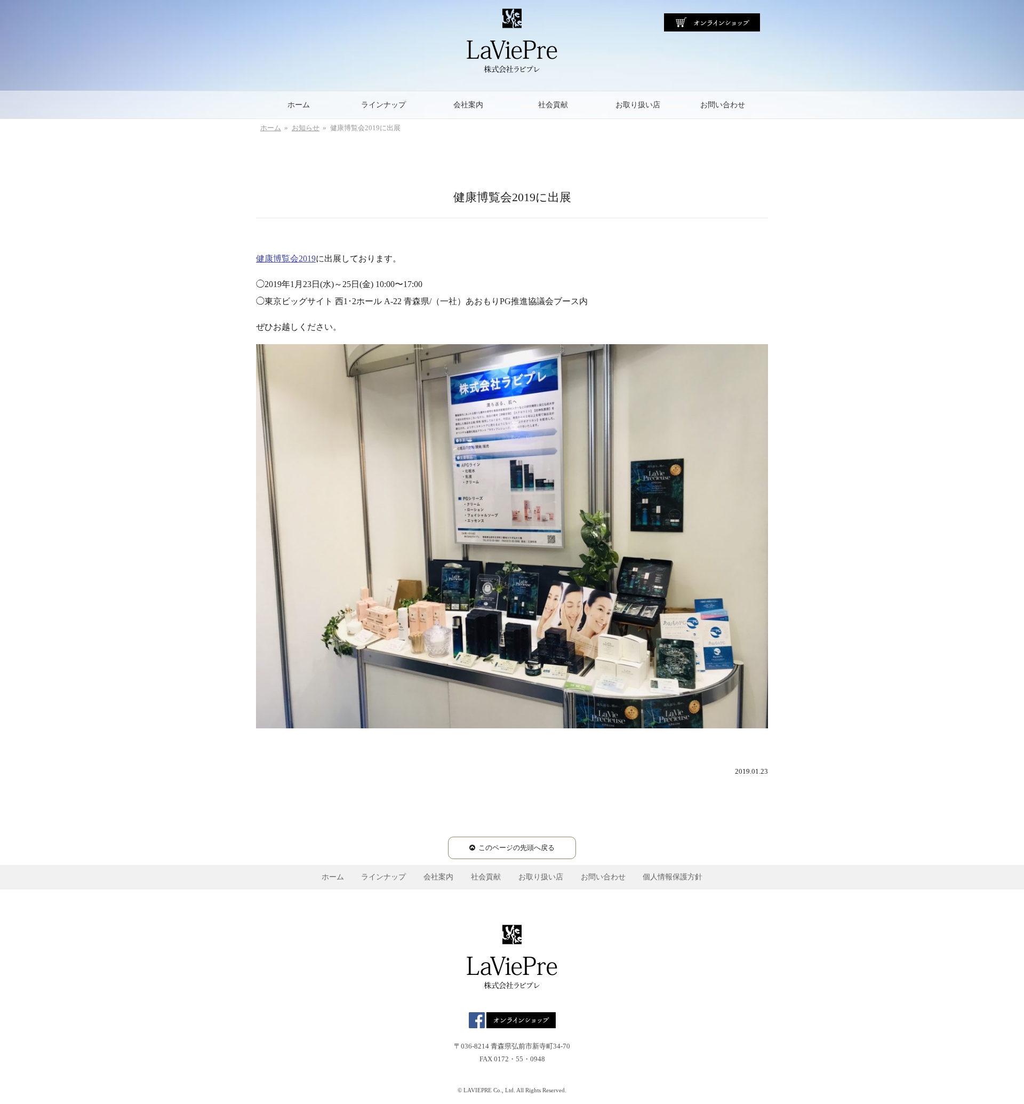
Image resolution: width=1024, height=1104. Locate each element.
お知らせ (305, 128)
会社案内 (468, 104)
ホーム (298, 104)
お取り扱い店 (637, 104)
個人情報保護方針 (672, 876)
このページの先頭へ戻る (516, 848)
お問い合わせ (722, 104)
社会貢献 (553, 104)
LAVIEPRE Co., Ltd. (489, 1090)
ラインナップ (383, 104)
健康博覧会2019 (286, 258)
